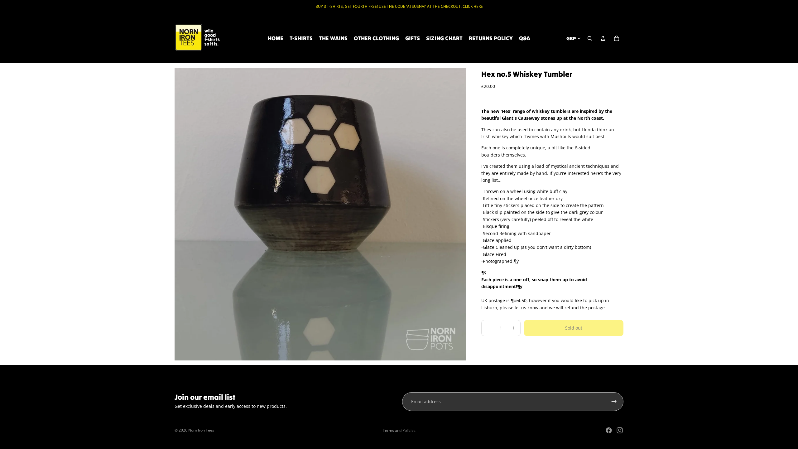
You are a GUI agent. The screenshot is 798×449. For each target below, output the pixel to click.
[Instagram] (619, 430)
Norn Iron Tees (201, 430)
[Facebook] (609, 430)
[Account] (603, 38)
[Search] (590, 38)
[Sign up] (614, 401)
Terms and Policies (399, 430)
